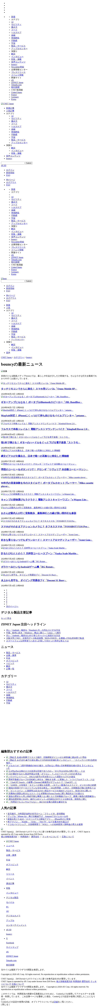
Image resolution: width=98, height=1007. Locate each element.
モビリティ (16, 24)
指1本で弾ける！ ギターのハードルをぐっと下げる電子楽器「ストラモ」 (41, 442)
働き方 (14, 27)
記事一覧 (10, 669)
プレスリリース (18, 72)
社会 (8, 658)
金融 (13, 35)
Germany (15, 97)
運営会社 (35, 837)
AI (12, 22)
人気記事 (10, 111)
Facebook (10, 943)
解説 (13, 54)
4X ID (3, 165)
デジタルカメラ (13, 916)
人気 (8, 308)
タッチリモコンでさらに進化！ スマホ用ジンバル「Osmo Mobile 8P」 (39, 388)
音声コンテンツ (18, 62)
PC (7, 907)
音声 (8, 353)
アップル (10, 920)
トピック (10, 663)
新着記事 (10, 108)
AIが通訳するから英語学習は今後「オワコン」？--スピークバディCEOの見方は (45, 774)
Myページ (10, 180)
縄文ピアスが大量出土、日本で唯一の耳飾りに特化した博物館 (35, 456)
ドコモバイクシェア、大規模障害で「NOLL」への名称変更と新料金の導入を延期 (45, 824)
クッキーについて (50, 837)
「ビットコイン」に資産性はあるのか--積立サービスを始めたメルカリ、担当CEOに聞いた (50, 791)
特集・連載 (16, 59)
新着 (13, 17)
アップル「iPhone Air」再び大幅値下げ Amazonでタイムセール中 (38, 816)
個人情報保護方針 (9, 837)
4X (12, 80)
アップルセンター (19, 48)
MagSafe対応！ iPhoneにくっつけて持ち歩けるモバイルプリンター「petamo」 (44, 415)
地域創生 (15, 38)
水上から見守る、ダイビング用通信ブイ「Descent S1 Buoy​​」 (34, 580)
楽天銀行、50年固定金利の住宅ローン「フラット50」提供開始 (36, 814)
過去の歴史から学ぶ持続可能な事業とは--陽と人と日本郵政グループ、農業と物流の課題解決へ (52, 796)
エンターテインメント (16, 925)
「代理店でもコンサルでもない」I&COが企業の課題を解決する (38, 802)
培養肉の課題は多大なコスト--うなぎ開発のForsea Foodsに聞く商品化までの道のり (46, 793)
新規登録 (10, 173)
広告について (68, 837)
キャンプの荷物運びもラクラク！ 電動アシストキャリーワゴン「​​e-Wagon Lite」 (44, 499)
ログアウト (11, 182)
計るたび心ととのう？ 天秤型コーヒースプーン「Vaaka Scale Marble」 (39, 553)
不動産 (14, 40)
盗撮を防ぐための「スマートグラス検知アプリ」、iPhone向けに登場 (39, 819)
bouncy (14, 64)
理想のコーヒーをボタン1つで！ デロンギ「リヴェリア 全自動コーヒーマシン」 (44, 469)
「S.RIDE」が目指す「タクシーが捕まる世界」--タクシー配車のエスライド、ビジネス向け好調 (52, 785)
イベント (10, 879)
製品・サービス (18, 46)
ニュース (10, 846)
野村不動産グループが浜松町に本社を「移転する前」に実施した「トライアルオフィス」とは (51, 779)
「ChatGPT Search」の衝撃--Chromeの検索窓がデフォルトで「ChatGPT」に (43, 782)
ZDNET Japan (17, 82)
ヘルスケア (16, 32)
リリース (10, 874)
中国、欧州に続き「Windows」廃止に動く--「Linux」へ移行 (33, 633)
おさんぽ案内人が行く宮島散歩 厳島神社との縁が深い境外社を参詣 (38, 513)
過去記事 (10, 883)
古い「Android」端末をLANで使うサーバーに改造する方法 (33, 635)
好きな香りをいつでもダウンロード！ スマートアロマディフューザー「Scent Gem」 (47, 540)
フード (14, 30)
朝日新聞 (15, 87)
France (14, 95)
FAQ (8, 175)
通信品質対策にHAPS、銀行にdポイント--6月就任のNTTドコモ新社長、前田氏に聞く (48, 799)
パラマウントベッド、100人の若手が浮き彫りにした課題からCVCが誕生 (42, 777)
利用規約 (24, 837)
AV (7, 911)
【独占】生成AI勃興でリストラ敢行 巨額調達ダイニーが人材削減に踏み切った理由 (47, 757)
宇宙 (13, 43)
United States (16, 92)
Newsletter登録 (17, 67)
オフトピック (12, 661)
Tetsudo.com (16, 85)
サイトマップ (12, 947)
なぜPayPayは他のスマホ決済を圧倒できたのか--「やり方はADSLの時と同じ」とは (47, 771)
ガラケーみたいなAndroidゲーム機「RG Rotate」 (28, 566)
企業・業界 (11, 655)
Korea (13, 99)
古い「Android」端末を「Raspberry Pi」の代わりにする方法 (33, 630)
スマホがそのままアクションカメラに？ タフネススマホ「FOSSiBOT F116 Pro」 (45, 526)
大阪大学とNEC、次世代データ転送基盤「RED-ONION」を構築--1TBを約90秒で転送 (45, 638)
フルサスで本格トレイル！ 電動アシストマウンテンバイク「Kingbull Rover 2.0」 (45, 429)
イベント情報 (17, 75)
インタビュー (17, 56)
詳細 (56, 1002)
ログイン (10, 170)
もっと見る (6, 618)
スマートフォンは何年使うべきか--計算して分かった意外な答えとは (37, 641)
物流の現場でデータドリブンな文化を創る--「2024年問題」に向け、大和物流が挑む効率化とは (52, 788)
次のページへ (12, 606)
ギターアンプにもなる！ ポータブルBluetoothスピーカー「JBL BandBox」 (42, 402)
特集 (8, 888)
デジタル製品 (12, 898)
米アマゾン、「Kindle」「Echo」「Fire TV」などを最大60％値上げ (38, 822)
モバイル (10, 902)
